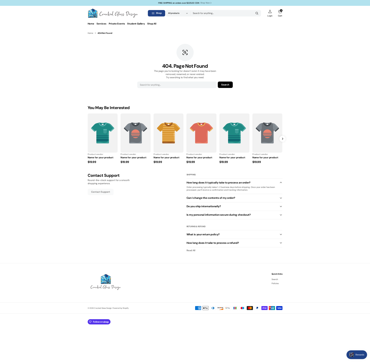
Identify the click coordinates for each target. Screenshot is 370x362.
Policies (275, 283)
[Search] (257, 13)
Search (225, 84)
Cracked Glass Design (103, 308)
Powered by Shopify (121, 308)
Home (90, 33)
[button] (269, 13)
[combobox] (225, 13)
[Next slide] (282, 139)
